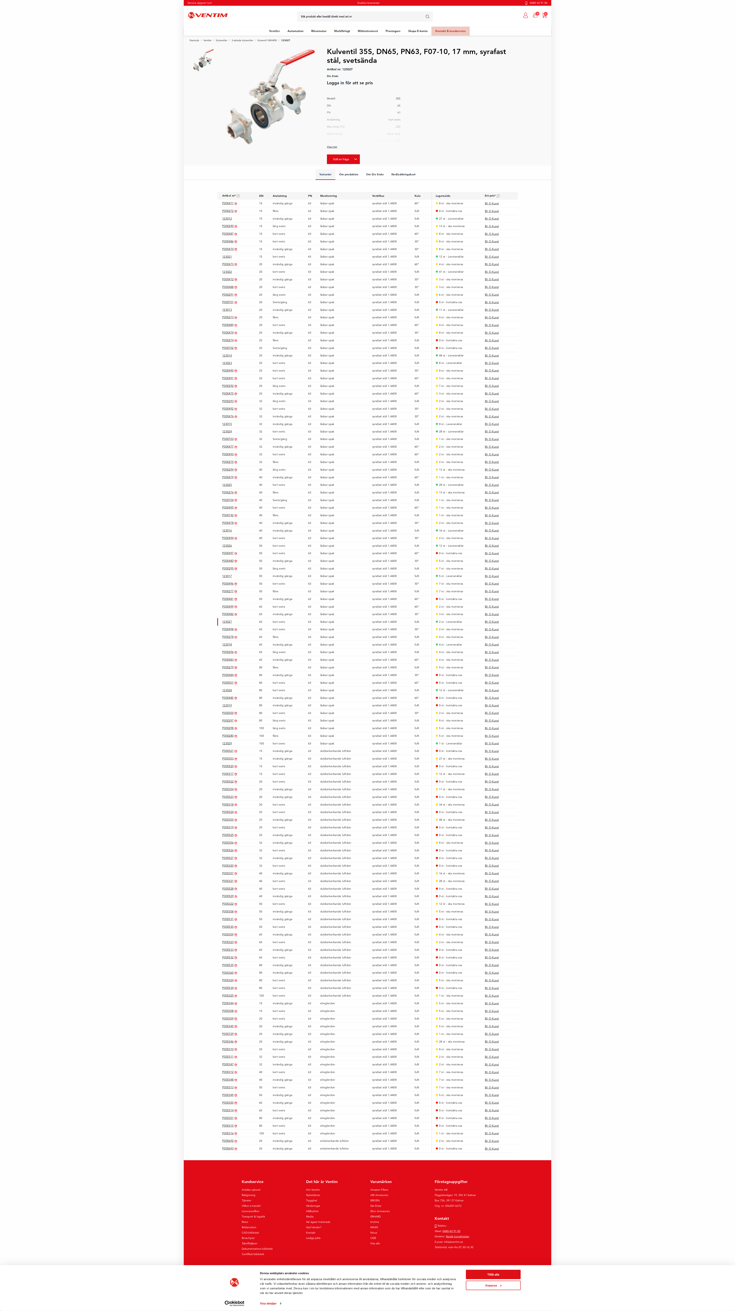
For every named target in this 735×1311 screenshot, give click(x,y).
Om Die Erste (375, 174)
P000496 (228, 583)
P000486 (228, 241)
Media (310, 1216)
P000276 (228, 492)
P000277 (228, 591)
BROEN (375, 1200)
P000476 (228, 416)
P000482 (228, 614)
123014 (227, 355)
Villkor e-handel (251, 1206)
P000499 (228, 606)
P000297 (228, 720)
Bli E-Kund (492, 203)
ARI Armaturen (379, 1195)
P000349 (228, 1095)
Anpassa (491, 1285)
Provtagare (393, 31)
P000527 (228, 858)
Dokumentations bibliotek (257, 1248)
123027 (227, 622)
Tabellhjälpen (249, 1243)
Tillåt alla (493, 1274)
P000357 (228, 873)
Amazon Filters (379, 1189)
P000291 (228, 294)
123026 (227, 545)
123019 (227, 705)
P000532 (228, 957)
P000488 (228, 287)
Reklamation (249, 1227)
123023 (227, 363)
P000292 (228, 386)
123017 (227, 576)
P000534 (228, 988)
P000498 (228, 629)
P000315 (228, 1125)
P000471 (228, 203)
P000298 (228, 728)
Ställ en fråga (341, 159)
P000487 (228, 233)
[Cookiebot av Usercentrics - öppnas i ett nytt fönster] (234, 1303)
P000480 (228, 561)
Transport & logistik (253, 1216)
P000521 (228, 751)
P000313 (228, 1087)
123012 (227, 218)
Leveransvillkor (250, 1211)
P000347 (228, 1064)
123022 (227, 272)
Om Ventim (313, 1189)
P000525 (228, 835)
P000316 (228, 1133)
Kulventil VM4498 (267, 40)
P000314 (228, 1110)
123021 (227, 256)
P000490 (228, 370)
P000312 (228, 1072)
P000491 (228, 378)
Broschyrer (248, 1238)
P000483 (228, 659)
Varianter (325, 174)
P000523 (228, 797)
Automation (295, 31)
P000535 (228, 965)
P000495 (228, 507)
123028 (227, 690)
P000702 (228, 348)
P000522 (228, 781)
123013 (227, 310)
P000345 (228, 1026)
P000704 (228, 500)
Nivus (373, 1232)
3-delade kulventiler (242, 40)
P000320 (228, 865)
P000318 (228, 804)
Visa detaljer (268, 1303)
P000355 (228, 819)
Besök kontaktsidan (457, 1236)
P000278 (228, 637)
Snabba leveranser (368, 3)
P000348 (228, 1079)
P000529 (228, 896)
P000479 (228, 477)
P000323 (228, 942)
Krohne (374, 1222)
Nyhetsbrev (313, 1195)
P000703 (228, 439)
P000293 (228, 401)
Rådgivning (248, 1195)
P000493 (228, 454)
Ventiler (274, 31)
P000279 (228, 667)
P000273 (228, 317)
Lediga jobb (313, 1238)
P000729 (228, 1034)
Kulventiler (221, 40)
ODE (373, 1238)
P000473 (228, 264)
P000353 (228, 758)
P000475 (228, 393)
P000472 (228, 279)
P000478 (228, 523)
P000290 (228, 226)
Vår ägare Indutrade (318, 1222)
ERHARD (375, 1216)
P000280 (228, 736)
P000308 (228, 1011)
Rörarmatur (319, 31)
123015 (227, 424)
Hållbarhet (312, 1211)
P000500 (228, 713)
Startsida (194, 40)
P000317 (228, 774)
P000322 (228, 904)
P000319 (228, 827)
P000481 (228, 599)
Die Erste (375, 1206)
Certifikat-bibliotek (253, 1254)
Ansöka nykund (251, 1189)
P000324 (228, 980)
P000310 (228, 1049)
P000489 (228, 325)
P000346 (228, 1041)
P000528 (228, 888)
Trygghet (311, 1200)
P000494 (228, 538)
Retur (245, 1222)
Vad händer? (313, 1227)
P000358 (228, 911)
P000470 (228, 249)
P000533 (228, 950)
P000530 (228, 927)
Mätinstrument (368, 31)
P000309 (228, 1018)
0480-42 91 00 (451, 1231)
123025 (227, 485)
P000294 (228, 469)
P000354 (228, 789)
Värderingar (313, 1206)
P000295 (228, 568)
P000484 (228, 675)
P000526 (228, 850)
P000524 (228, 812)
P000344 (228, 1003)
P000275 (228, 462)
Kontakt (310, 1232)
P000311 (228, 1056)
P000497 (228, 553)
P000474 (228, 332)
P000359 (228, 934)
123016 (227, 530)
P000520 (228, 766)
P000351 (228, 1118)
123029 (227, 743)
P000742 (228, 515)
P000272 (228, 211)
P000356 (228, 842)
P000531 (228, 919)
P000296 (228, 652)
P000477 (228, 446)
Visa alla (375, 1243)
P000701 (228, 302)
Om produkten (349, 174)
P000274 (228, 340)
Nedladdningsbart (403, 174)
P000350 (228, 1102)
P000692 (228, 1141)
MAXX (374, 1227)
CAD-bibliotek (250, 1232)
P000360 (228, 973)
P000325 (228, 995)
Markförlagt (342, 31)
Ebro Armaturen (380, 1211)
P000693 (228, 1148)
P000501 (228, 682)
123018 (227, 644)
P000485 (228, 698)
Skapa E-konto (418, 31)
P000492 (228, 408)
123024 (227, 431)
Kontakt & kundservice (450, 31)
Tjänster (246, 1200)
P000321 (228, 881)
